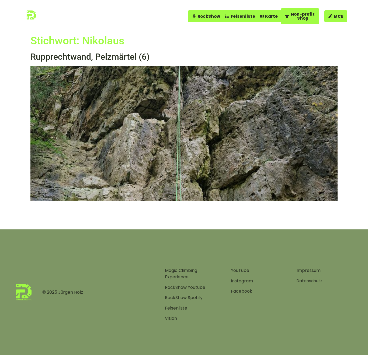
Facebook (241, 291)
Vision (171, 318)
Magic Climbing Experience (181, 273)
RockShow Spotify (184, 297)
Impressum (309, 270)
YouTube (240, 270)
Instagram (242, 281)
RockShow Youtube (185, 287)
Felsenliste (176, 308)
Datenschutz (309, 280)
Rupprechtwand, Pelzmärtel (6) (90, 57)
